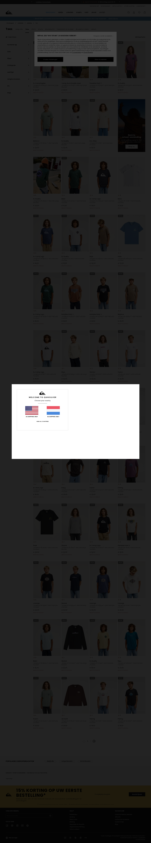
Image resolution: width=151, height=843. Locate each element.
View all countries (42, 421)
